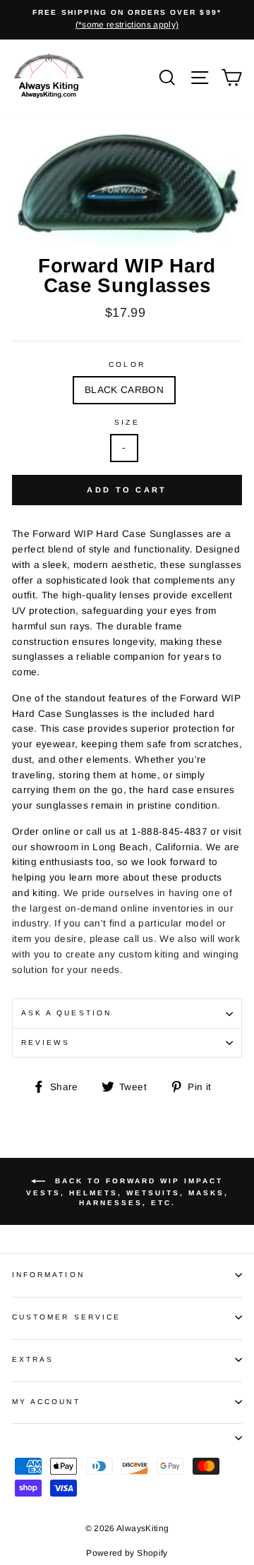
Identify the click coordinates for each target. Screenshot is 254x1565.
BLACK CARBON (124, 390)
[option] (127, 19)
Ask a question (66, 1013)
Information (48, 1275)
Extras (33, 1359)
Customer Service (66, 1317)
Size (126, 422)
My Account (46, 1402)
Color (127, 364)
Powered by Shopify (126, 1553)
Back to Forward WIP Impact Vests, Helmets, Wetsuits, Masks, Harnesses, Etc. (127, 1192)
